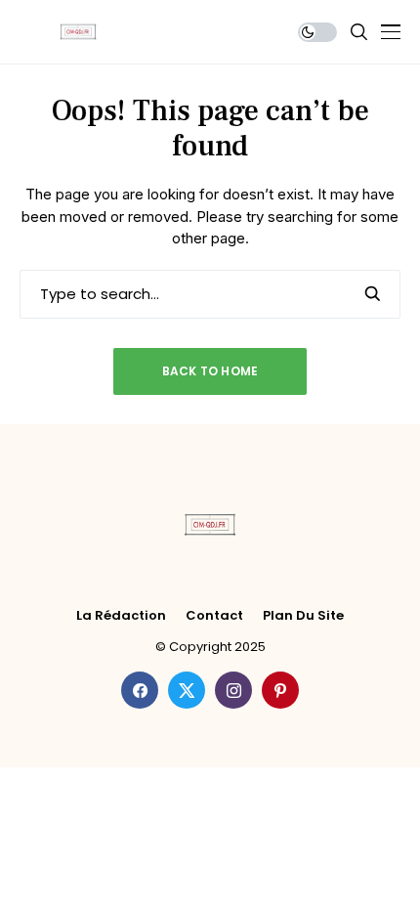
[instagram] (233, 690)
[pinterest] (280, 690)
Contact (214, 616)
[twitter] (186, 690)
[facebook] (139, 690)
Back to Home (210, 371)
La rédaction (121, 616)
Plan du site (303, 616)
